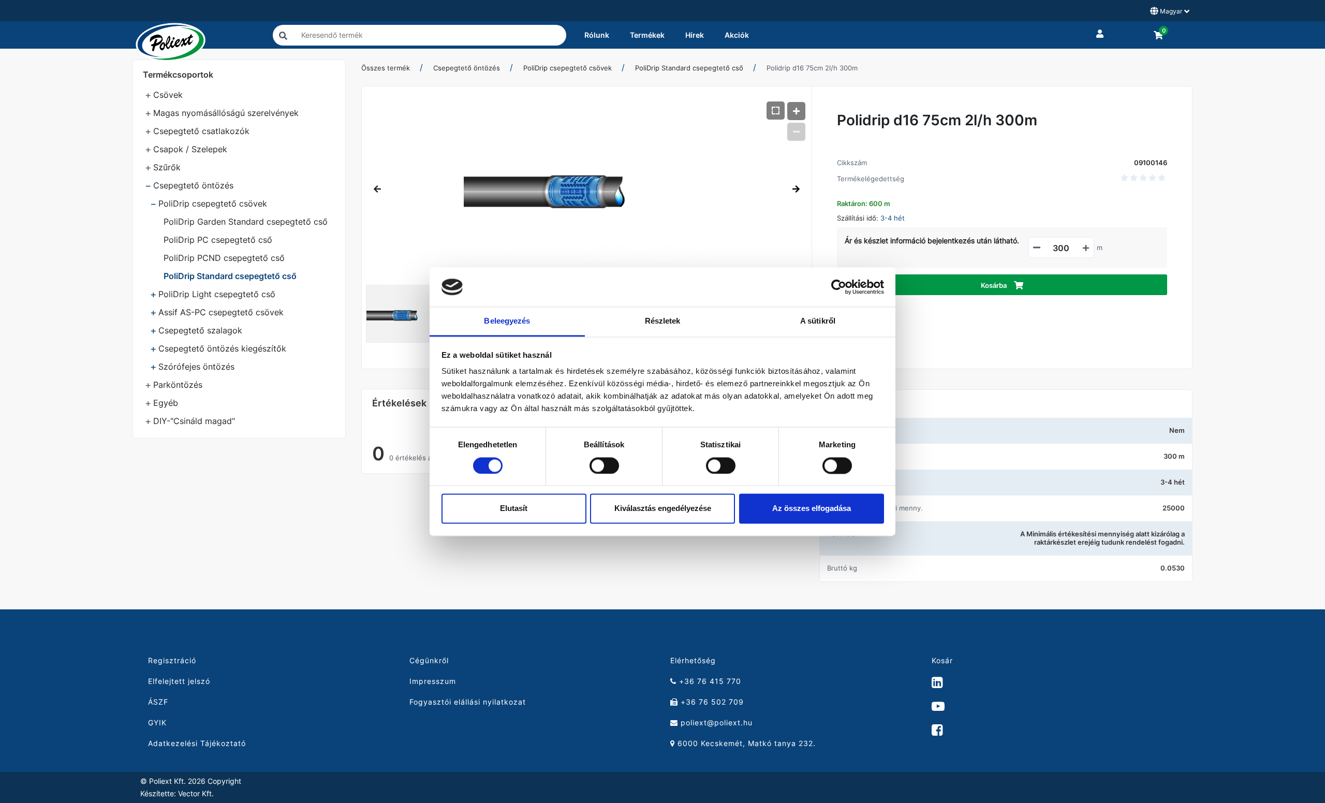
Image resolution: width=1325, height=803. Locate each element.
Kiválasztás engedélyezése (662, 508)
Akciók (737, 35)
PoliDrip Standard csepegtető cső (230, 276)
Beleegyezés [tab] (507, 321)
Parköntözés (177, 384)
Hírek (694, 35)
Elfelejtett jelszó (179, 681)
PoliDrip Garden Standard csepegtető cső (246, 221)
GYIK (157, 722)
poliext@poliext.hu (715, 722)
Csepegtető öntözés (193, 185)
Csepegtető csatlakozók (201, 131)
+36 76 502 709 (711, 701)
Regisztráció (172, 660)
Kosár (942, 660)
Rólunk (596, 35)
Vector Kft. (196, 794)
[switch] (604, 465)
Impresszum (432, 681)
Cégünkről (429, 660)
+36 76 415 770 (708, 681)
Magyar (1171, 11)
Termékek (647, 35)
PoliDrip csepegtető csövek (212, 203)
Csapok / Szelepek (190, 149)
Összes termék (385, 68)
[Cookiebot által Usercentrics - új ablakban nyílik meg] (838, 287)
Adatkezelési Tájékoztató (197, 743)
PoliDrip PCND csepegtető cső (224, 258)
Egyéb (165, 403)
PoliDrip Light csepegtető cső (216, 294)
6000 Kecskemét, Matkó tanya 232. (745, 743)
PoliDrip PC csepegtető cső (218, 240)
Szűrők (167, 167)
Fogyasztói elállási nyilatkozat (467, 701)
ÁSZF (158, 701)
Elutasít (513, 508)
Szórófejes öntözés (196, 366)
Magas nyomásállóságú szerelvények (226, 113)
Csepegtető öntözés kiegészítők (222, 348)
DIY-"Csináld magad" (194, 421)
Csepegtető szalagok (200, 330)
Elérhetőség (693, 660)
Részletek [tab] (663, 321)
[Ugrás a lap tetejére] (1294, 740)
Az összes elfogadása (811, 508)
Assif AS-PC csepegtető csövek (221, 312)
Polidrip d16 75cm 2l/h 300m (812, 68)
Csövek (168, 95)
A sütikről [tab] (817, 321)
